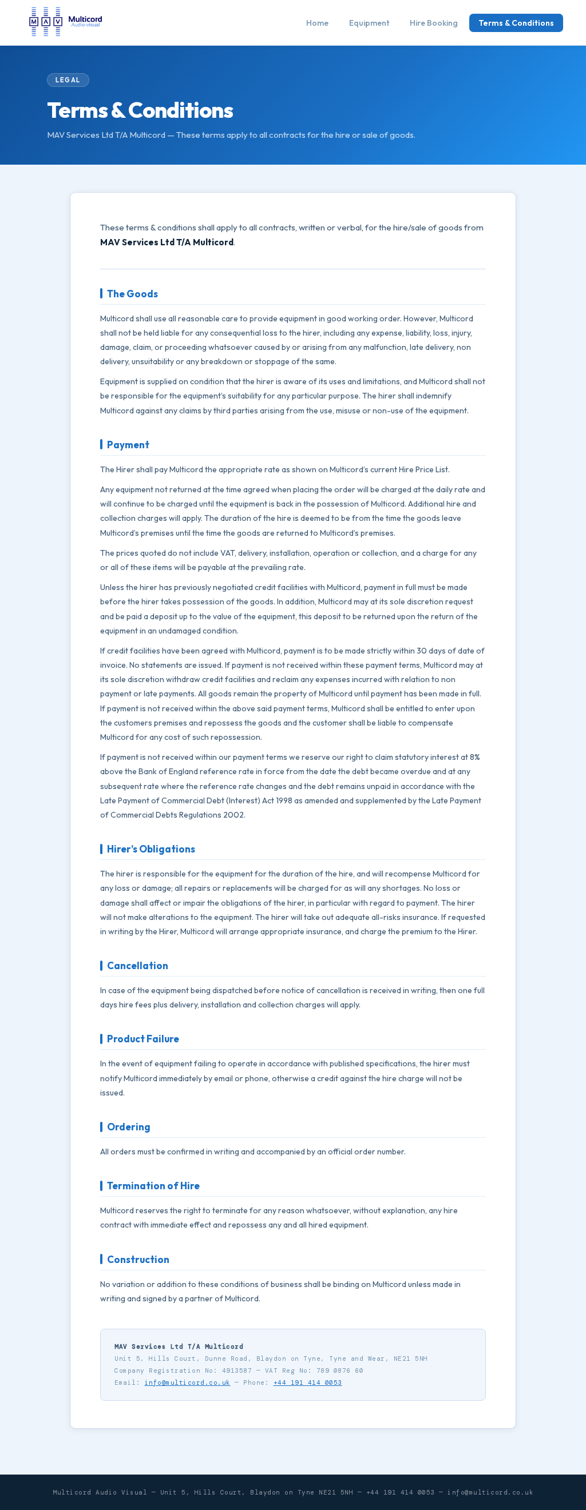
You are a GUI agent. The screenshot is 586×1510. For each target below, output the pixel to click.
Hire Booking (434, 23)
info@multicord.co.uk (188, 1382)
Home (317, 23)
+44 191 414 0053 (308, 1382)
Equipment (369, 23)
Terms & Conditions (516, 23)
